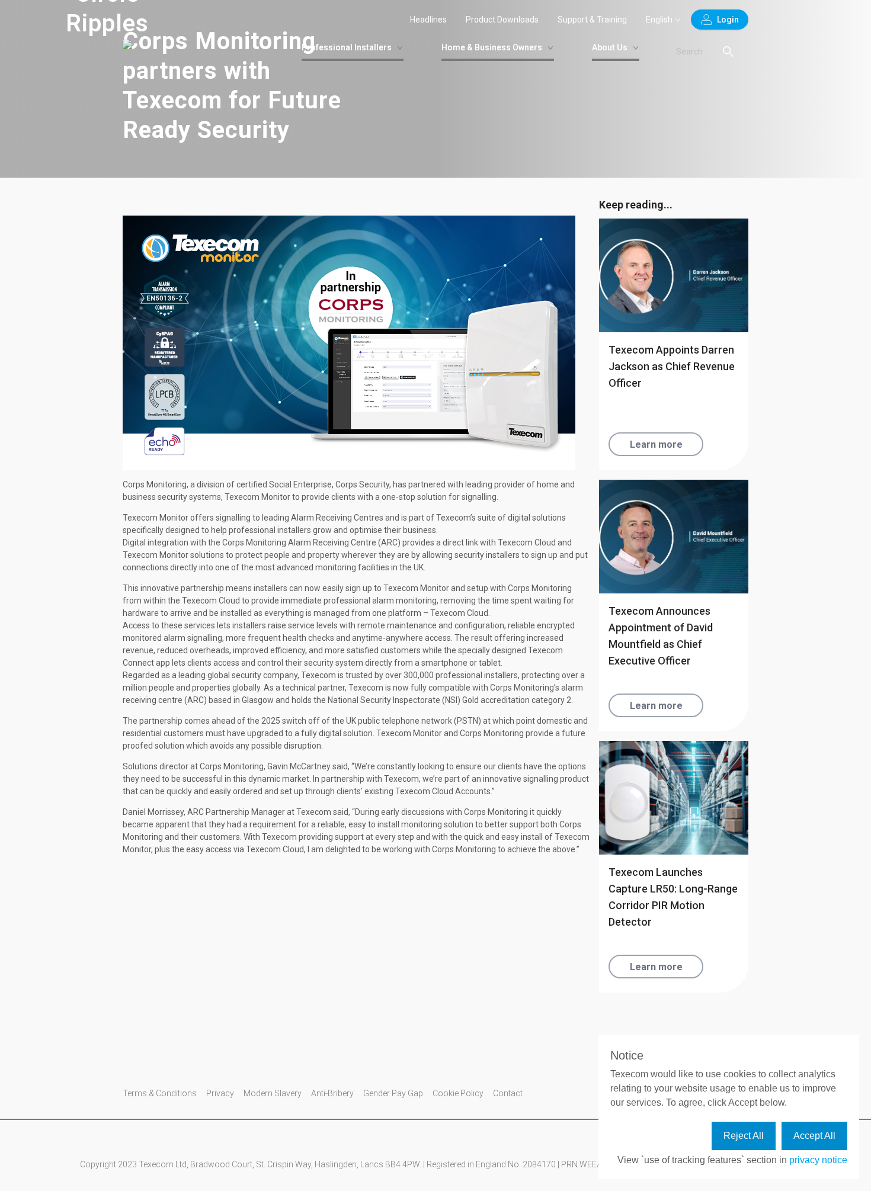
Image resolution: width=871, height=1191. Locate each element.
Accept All (814, 1136)
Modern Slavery (273, 1093)
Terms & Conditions (160, 1093)
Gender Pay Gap (393, 1093)
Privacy (220, 1093)
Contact (508, 1093)
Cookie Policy (458, 1093)
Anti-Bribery (332, 1093)
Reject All (743, 1136)
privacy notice (818, 1160)
